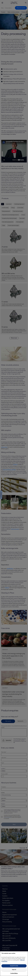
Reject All (14, 969)
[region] (14, 963)
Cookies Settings (14, 973)
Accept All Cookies (14, 965)
